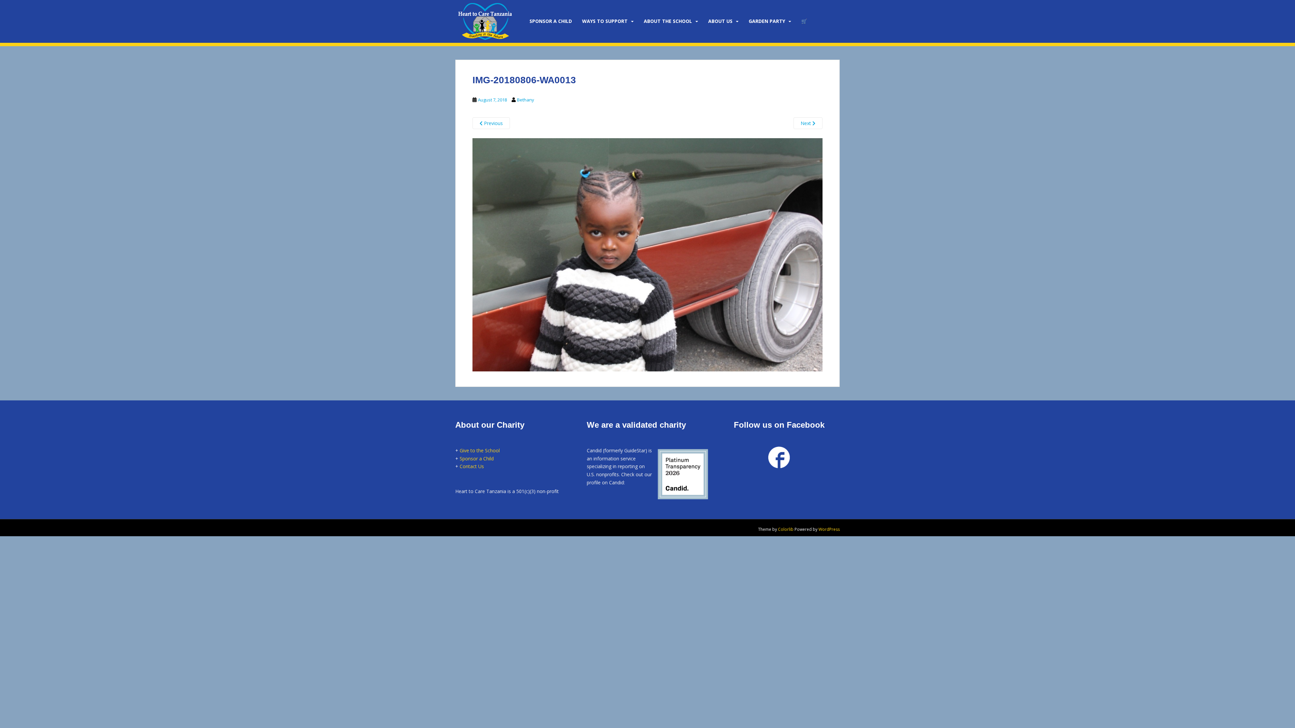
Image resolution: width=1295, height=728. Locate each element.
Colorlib (786, 529)
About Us (720, 21)
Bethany (525, 100)
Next (806, 123)
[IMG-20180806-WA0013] (647, 253)
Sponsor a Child (477, 458)
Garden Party (767, 21)
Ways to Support (605, 21)
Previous (493, 123)
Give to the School (480, 450)
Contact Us (472, 466)
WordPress (829, 529)
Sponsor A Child (550, 21)
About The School (668, 21)
